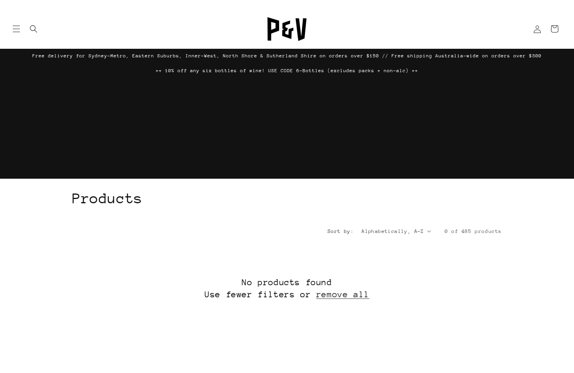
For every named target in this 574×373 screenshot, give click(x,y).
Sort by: (341, 231)
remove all (342, 294)
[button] (16, 28)
